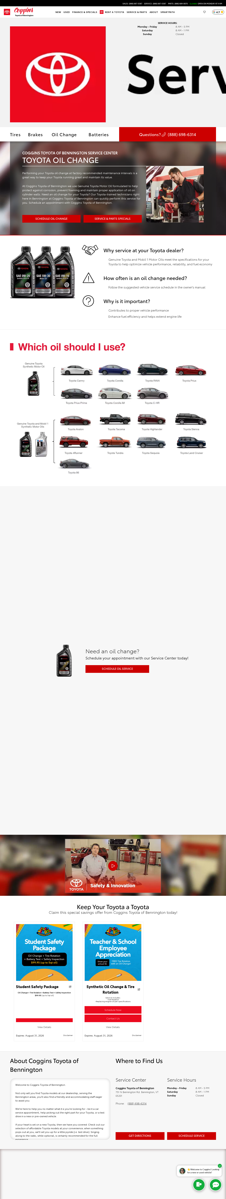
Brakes (35, 134)
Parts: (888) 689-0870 (178, 3)
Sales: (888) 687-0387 (132, 3)
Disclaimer (68, 1035)
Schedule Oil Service (117, 669)
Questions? (167, 134)
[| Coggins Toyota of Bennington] (44, 1020)
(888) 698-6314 (137, 1103)
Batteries (99, 134)
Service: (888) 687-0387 (155, 3)
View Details (44, 1027)
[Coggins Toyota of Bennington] (23, 12)
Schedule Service (191, 1136)
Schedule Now (113, 1009)
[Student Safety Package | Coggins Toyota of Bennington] (44, 980)
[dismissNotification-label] (220, 1166)
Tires (15, 134)
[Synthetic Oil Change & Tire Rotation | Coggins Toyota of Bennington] (113, 980)
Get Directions (140, 1136)
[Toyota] (7, 12)
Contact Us (113, 1018)
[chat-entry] (199, 1185)
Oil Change (64, 134)
